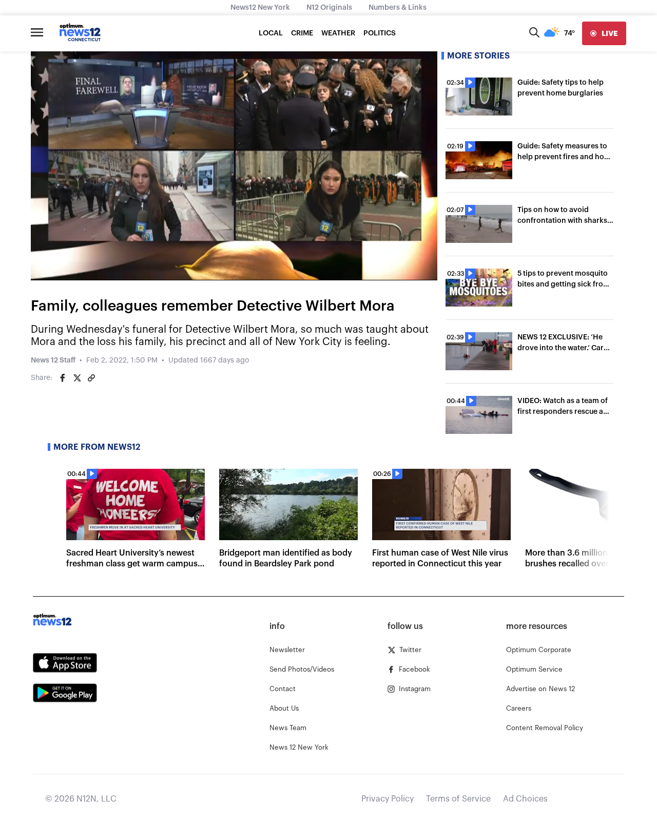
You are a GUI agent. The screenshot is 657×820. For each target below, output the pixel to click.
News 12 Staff (53, 360)
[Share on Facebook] (63, 378)
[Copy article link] (91, 378)
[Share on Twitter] (77, 378)
